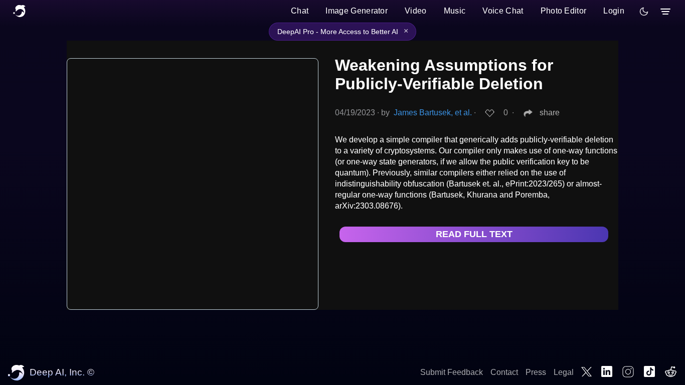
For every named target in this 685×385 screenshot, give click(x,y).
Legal (564, 372)
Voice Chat (502, 11)
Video (416, 11)
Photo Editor (564, 11)
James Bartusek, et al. (433, 112)
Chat (299, 11)
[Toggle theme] (644, 12)
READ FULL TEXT (474, 234)
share (550, 112)
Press (536, 372)
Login (613, 11)
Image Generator (356, 11)
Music (455, 11)
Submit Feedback (451, 372)
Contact (504, 372)
